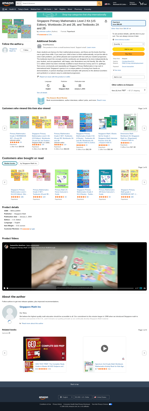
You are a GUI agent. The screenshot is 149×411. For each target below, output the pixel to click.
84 (88, 197)
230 (132, 197)
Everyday (87, 9)
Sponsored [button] (5, 333)
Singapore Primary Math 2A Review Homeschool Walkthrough (32, 248)
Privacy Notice (57, 404)
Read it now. (101, 100)
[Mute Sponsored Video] (63, 358)
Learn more (91, 47)
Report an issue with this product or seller (55, 77)
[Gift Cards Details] (52, 9)
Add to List (118, 77)
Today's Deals (23, 9)
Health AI (12, 9)
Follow (26, 50)
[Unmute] (145, 288)
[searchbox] (59, 3)
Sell (55, 9)
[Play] (4, 288)
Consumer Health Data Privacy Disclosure (76, 404)
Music (70, 9)
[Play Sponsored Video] (104, 349)
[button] (4, 9)
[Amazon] (8, 3)
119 (44, 197)
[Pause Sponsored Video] (63, 354)
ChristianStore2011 (128, 61)
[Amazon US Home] (43, 398)
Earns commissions (32, 245)
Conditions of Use (45, 404)
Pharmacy (78, 9)
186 (22, 197)
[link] (19, 135)
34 (66, 197)
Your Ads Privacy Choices (100, 404)
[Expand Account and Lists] (126, 4)
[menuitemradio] (141, 288)
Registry (62, 9)
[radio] (128, 23)
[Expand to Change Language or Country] (110, 4)
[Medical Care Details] (41, 9)
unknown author (45, 31)
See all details (42, 93)
